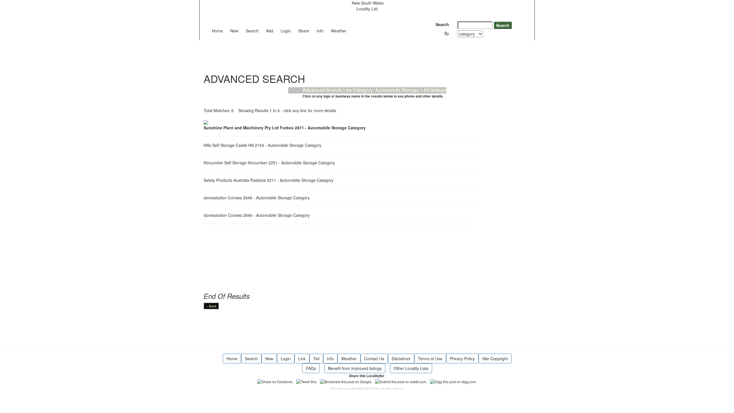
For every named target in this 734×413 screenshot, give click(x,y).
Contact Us (374, 358)
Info (320, 31)
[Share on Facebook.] (275, 380)
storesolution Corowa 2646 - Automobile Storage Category (258, 197)
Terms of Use (430, 358)
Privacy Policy (462, 358)
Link (302, 358)
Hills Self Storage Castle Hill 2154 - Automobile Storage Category (264, 145)
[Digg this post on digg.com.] (453, 380)
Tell (316, 358)
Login (286, 31)
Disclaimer (401, 358)
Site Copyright (495, 358)
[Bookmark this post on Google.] (346, 380)
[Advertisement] (308, 53)
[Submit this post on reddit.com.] (401, 380)
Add (269, 31)
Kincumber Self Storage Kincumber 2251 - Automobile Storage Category (270, 162)
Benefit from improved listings (355, 368)
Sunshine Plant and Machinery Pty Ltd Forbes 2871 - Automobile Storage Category (286, 127)
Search (252, 31)
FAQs (311, 368)
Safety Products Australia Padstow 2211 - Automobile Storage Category (270, 180)
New (234, 31)
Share (303, 31)
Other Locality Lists (411, 368)
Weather (338, 31)
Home (217, 31)
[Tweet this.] (307, 380)
